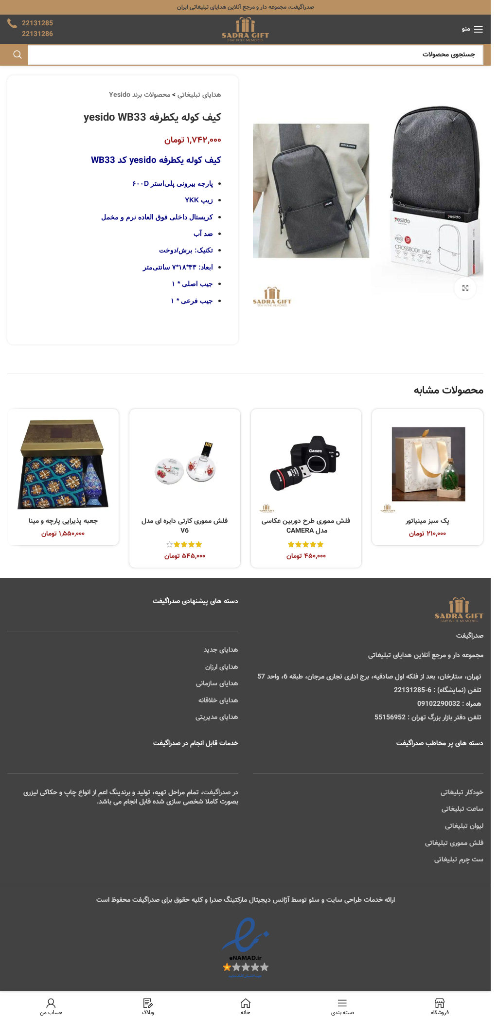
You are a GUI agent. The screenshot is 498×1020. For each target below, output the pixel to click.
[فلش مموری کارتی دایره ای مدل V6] (185, 464)
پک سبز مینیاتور (427, 521)
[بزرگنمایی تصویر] (465, 288)
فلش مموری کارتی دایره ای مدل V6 (185, 526)
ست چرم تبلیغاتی (458, 860)
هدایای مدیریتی (217, 717)
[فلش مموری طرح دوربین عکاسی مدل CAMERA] (306, 464)
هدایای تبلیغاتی (199, 95)
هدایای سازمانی (217, 684)
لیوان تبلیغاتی (464, 826)
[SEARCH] (17, 55)
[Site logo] (245, 29)
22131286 (37, 34)
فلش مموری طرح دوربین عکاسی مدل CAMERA (306, 526)
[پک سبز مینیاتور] (427, 464)
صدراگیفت (217, 792)
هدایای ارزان (221, 667)
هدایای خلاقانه (218, 701)
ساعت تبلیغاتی (462, 809)
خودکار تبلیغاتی (462, 792)
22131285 (37, 23)
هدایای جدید (221, 650)
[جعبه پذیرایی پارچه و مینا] (63, 464)
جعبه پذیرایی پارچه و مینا (63, 521)
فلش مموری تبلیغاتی (454, 843)
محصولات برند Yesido (139, 95)
